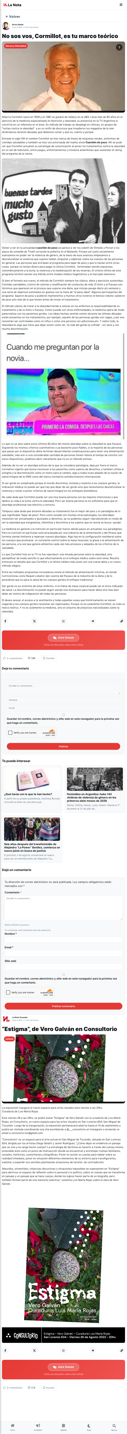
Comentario (13, 892)
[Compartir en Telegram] (92, 621)
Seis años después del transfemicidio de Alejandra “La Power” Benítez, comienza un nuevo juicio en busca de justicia (32, 847)
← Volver (12, 17)
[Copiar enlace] (121, 621)
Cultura (9, 1039)
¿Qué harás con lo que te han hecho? (28, 794)
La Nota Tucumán (19, 1017)
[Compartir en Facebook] (5, 621)
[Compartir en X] (34, 621)
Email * (9, 947)
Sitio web (10, 961)
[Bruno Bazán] (7, 26)
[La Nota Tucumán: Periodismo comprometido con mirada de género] (12, 5)
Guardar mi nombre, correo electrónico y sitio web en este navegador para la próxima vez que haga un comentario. (63, 720)
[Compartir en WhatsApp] (63, 621)
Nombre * (11, 933)
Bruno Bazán (17, 24)
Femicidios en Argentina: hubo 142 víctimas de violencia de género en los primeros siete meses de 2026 (91, 797)
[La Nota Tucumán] (7, 1019)
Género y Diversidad (16, 46)
